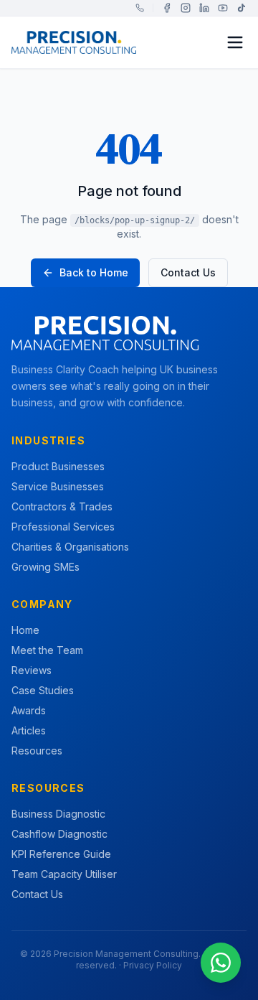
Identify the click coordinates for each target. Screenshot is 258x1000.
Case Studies (42, 690)
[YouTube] (223, 8)
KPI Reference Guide (61, 854)
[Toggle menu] (235, 42)
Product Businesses (58, 466)
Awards (28, 710)
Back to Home (93, 272)
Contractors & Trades (62, 506)
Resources (36, 750)
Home (25, 630)
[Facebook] (167, 8)
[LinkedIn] (204, 8)
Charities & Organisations (70, 547)
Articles (28, 730)
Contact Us (188, 272)
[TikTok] (241, 8)
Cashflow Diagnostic (59, 834)
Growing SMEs (45, 567)
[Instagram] (186, 8)
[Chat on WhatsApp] (221, 963)
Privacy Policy (152, 965)
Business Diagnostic (58, 814)
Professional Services (63, 526)
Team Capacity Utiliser (64, 874)
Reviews (31, 670)
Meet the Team (47, 650)
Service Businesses (57, 486)
